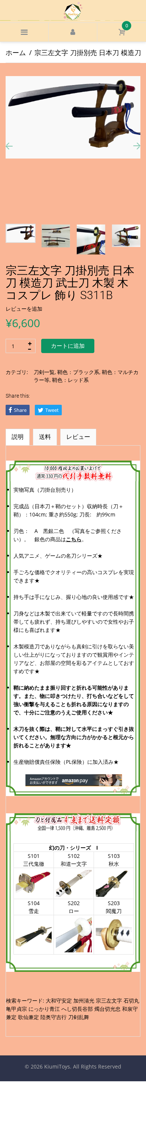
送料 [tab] (45, 437)
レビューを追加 (24, 308)
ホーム (16, 52)
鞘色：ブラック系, (78, 372)
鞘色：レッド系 (70, 379)
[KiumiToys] (73, 10)
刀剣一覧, (45, 372)
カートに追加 (68, 346)
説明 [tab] (18, 437)
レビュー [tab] (78, 437)
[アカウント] (73, 32)
